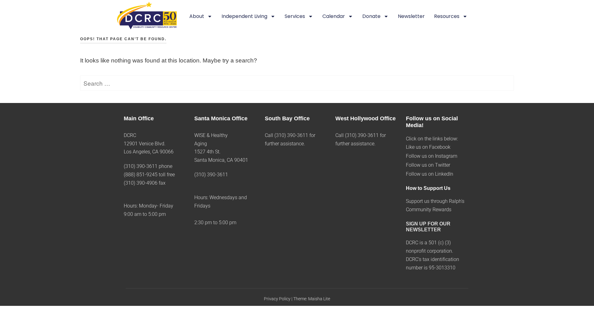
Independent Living (244, 16)
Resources (446, 16)
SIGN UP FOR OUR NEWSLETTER (428, 226)
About (196, 16)
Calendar (333, 16)
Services (295, 16)
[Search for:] (297, 83)
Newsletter (411, 16)
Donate (371, 16)
